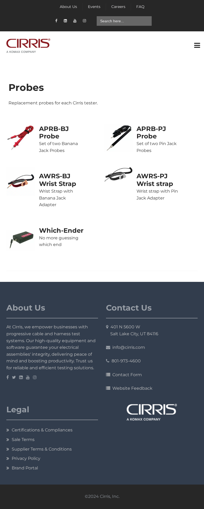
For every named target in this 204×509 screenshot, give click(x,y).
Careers (118, 6)
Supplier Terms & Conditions (42, 449)
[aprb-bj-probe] (20, 138)
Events (94, 6)
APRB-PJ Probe (151, 132)
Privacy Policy (26, 458)
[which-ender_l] (20, 240)
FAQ (140, 6)
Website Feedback (131, 388)
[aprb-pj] (118, 138)
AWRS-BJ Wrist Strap (57, 180)
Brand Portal (25, 467)
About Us (68, 6)
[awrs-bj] (20, 181)
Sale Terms (23, 439)
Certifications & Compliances (42, 429)
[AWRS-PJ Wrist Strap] (118, 174)
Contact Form (126, 374)
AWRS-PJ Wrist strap (155, 180)
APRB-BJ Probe (54, 132)
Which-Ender (61, 230)
